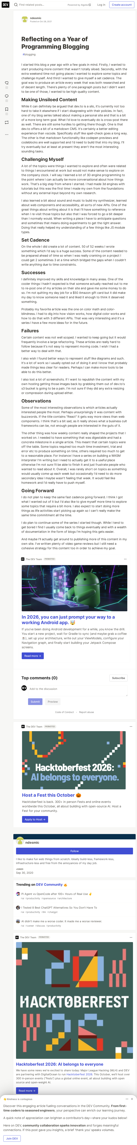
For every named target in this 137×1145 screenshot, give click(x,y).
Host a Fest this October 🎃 (51, 795)
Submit (35, 701)
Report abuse (86, 712)
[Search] (16, 5)
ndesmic (35, 18)
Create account (122, 4)
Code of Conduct (64, 712)
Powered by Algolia (78, 5)
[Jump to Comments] (6, 98)
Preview (53, 701)
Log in (101, 4)
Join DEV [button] (12, 1138)
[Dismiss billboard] (132, 1099)
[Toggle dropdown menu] (125, 559)
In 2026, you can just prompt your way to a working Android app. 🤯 (68, 619)
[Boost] (6, 122)
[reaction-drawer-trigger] (6, 84)
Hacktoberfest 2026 (79, 1074)
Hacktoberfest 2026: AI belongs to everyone (59, 1064)
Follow (75, 851)
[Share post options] (6, 134)
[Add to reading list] (6, 111)
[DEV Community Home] (5, 4)
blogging (29, 54)
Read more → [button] (32, 655)
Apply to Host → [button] (35, 819)
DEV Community (49, 885)
